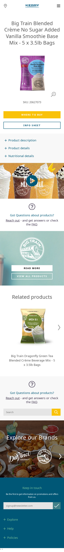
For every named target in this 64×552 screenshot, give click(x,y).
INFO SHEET (32, 125)
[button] (59, 327)
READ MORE (32, 268)
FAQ (34, 224)
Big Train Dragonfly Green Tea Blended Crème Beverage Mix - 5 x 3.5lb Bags (32, 360)
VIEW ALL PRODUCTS (32, 276)
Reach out (13, 220)
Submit (57, 505)
